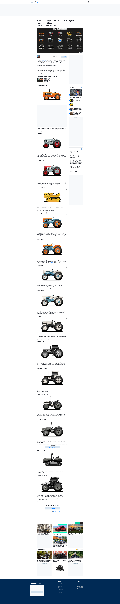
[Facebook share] (46, 505)
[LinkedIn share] (51, 505)
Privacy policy (53, 600)
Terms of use (67, 600)
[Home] (36, 2)
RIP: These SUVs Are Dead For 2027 (75, 152)
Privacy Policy (40, 594)
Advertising (78, 583)
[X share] (48, 505)
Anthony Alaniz (44, 56)
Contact (78, 584)
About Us (78, 581)
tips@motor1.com (56, 511)
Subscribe (37, 592)
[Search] (86, 1)
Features (51, 1)
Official (74, 158)
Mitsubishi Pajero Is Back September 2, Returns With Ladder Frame (75, 156)
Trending (74, 164)
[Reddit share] (55, 505)
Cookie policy (57, 600)
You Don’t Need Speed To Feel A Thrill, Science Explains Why (75, 171)
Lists (73, 153)
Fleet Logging (42, 501)
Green (74, 168)
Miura (52, 262)
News (42, 1)
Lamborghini (44, 60)
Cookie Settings (62, 600)
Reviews (46, 1)
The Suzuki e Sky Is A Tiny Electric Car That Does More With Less (76, 167)
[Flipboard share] (53, 505)
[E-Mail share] (57, 505)
